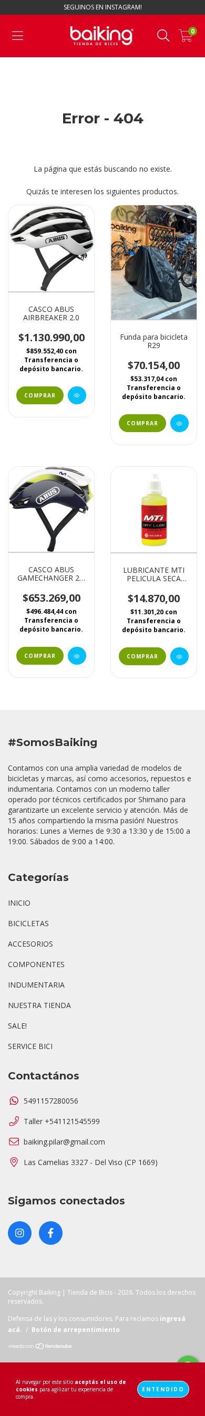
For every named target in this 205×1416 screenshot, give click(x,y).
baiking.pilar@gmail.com (64, 1142)
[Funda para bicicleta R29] (179, 423)
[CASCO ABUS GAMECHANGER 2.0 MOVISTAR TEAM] (77, 656)
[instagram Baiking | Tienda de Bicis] (20, 1233)
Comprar (40, 395)
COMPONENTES (36, 964)
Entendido (163, 1389)
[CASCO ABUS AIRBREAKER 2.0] (77, 395)
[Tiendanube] (41, 1347)
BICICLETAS (28, 923)
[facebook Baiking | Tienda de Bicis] (51, 1233)
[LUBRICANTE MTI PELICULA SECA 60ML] (179, 656)
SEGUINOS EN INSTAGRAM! (103, 7)
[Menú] (17, 36)
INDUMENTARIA (36, 985)
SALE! (17, 1026)
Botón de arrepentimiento (76, 1329)
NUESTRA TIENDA (39, 1005)
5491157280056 (51, 1101)
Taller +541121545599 (62, 1121)
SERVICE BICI (30, 1046)
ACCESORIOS (30, 944)
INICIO (19, 903)
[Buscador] (163, 36)
